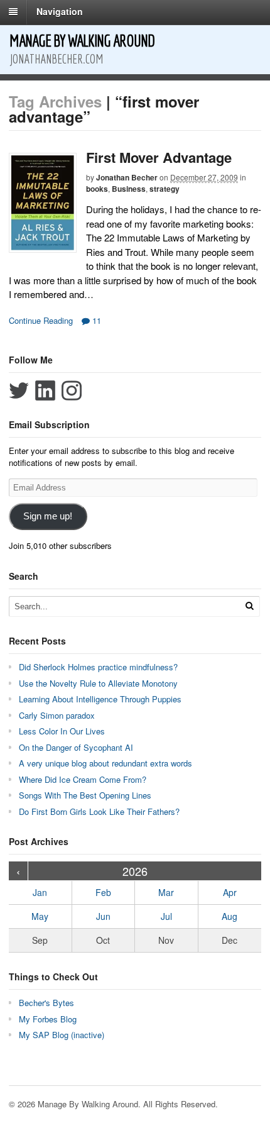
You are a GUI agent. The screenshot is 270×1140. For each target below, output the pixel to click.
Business (129, 188)
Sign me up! (47, 516)
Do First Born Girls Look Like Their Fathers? (99, 811)
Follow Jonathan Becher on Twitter (19, 390)
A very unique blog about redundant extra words (107, 763)
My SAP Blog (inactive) (61, 1035)
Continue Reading (41, 320)
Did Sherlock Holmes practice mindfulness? (98, 667)
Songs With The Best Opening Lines (85, 795)
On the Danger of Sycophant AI (76, 747)
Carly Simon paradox (57, 715)
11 (95, 320)
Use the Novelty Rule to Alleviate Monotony (98, 683)
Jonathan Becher (127, 177)
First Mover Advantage (159, 157)
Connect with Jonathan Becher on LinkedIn (45, 390)
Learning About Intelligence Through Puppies (100, 699)
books (97, 188)
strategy (164, 188)
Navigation (59, 11)
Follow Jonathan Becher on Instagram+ (72, 390)
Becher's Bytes (46, 1003)
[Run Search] (249, 606)
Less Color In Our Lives (62, 731)
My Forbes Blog (48, 1019)
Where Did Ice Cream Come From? (82, 779)
